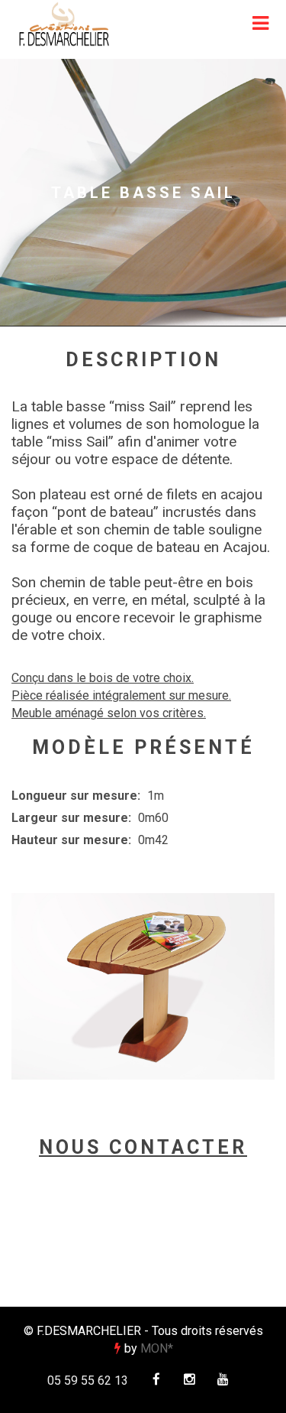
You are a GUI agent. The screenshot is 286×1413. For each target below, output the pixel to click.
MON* (156, 1348)
